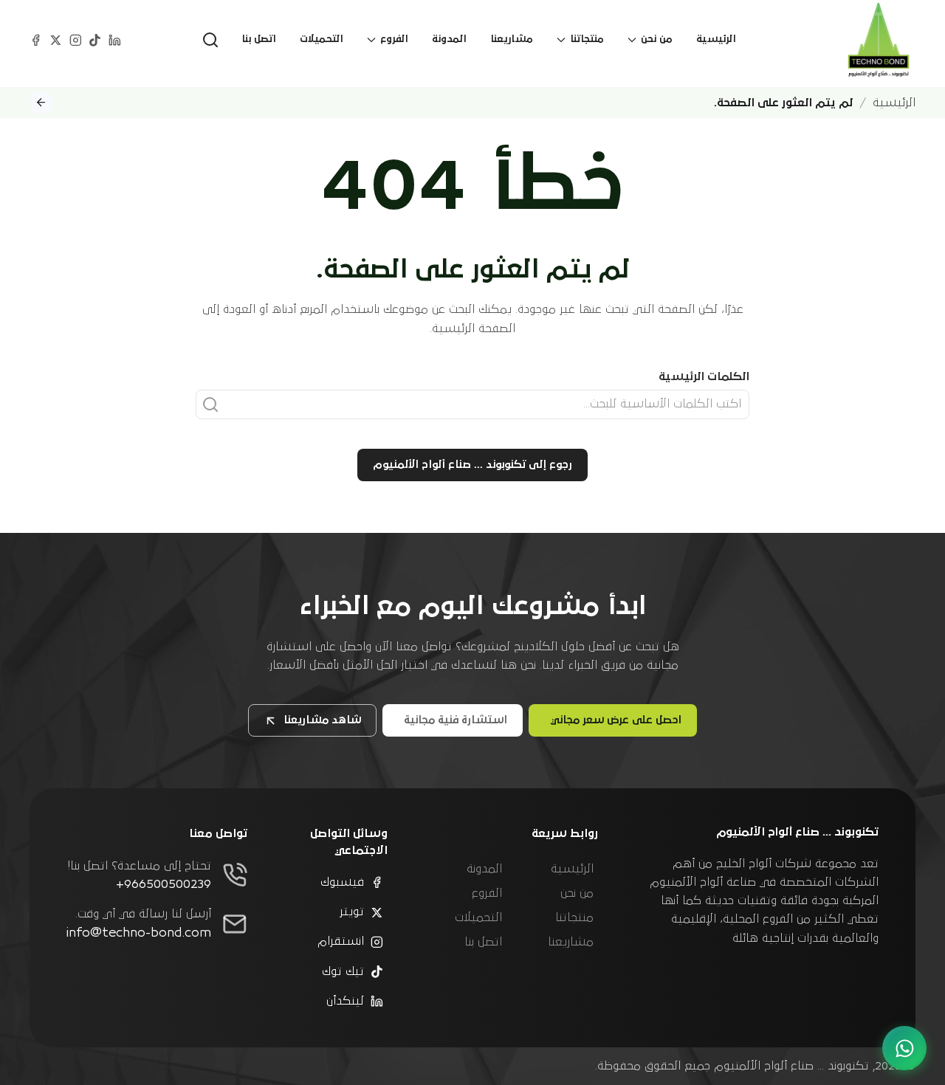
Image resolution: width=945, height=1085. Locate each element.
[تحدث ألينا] (904, 1048)
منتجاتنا (574, 917)
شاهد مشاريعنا (322, 720)
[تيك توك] (95, 39)
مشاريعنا (511, 39)
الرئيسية (716, 39)
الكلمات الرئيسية (704, 376)
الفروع (487, 893)
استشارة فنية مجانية (455, 720)
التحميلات (321, 39)
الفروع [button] (394, 39)
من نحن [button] (657, 39)
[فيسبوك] (36, 39)
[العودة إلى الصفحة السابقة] (41, 102)
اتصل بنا (258, 39)
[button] (210, 40)
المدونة (449, 39)
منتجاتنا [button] (587, 39)
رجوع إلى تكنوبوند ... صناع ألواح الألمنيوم (472, 464)
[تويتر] (55, 39)
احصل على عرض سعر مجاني (615, 720)
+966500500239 (163, 884)
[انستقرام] (75, 39)
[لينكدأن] (115, 39)
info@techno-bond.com (138, 933)
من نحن (577, 893)
